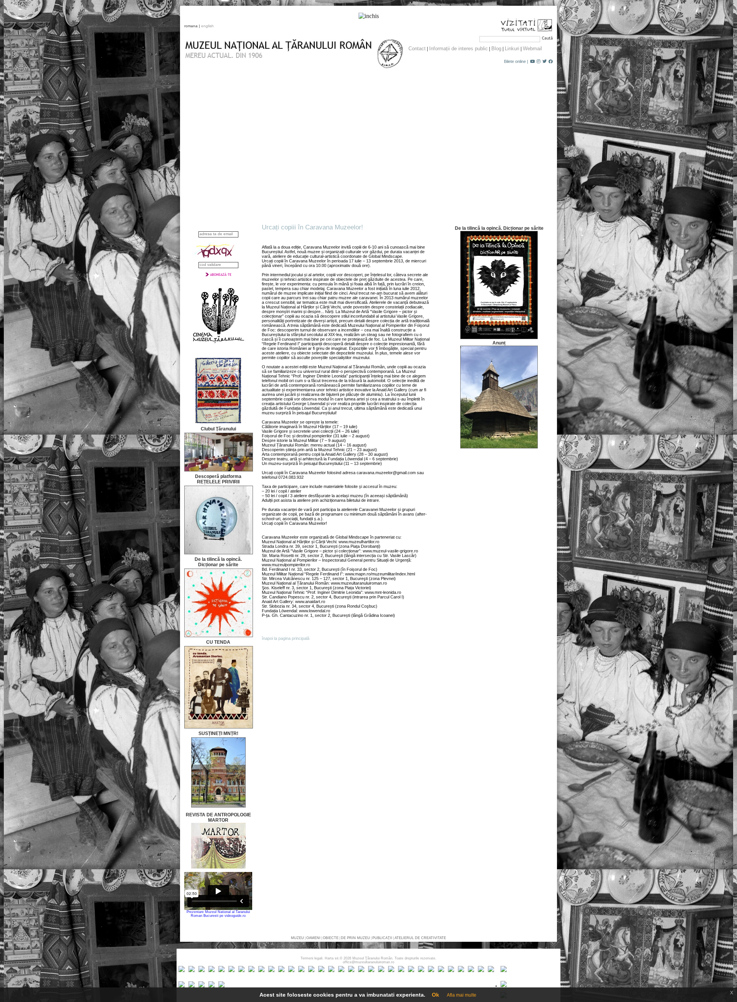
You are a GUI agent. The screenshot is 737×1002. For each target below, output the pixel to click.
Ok (435, 995)
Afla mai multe (461, 995)
